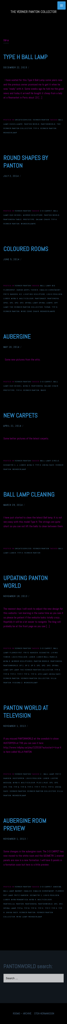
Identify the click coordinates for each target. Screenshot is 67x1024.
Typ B (6, 674)
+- (41, 774)
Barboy (19, 891)
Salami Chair (43, 219)
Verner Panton (41, 120)
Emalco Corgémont (50, 290)
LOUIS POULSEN (54, 294)
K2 (20, 294)
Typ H (36, 128)
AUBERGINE (17, 336)
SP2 (17, 303)
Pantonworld (48, 124)
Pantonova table (12, 219)
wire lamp (21, 917)
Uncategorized (23, 120)
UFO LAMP (43, 674)
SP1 (11, 303)
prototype (29, 219)
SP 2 (27, 665)
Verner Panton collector (35, 678)
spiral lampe (46, 303)
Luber (6, 298)
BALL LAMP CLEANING (29, 494)
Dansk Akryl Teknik (27, 290)
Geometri (44, 653)
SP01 (5, 303)
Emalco (28, 891)
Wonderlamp (10, 133)
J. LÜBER (21, 465)
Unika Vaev (48, 465)
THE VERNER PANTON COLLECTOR (33, 11)
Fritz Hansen (10, 294)
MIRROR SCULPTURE (33, 215)
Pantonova (53, 298)
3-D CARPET (46, 211)
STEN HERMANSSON (44, 1013)
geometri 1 (9, 465)
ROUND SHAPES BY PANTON (25, 161)
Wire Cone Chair (30, 311)
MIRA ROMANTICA (19, 899)
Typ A (57, 670)
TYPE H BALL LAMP (25, 57)
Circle (55, 461)
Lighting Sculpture (34, 294)
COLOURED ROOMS (25, 249)
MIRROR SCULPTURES (22, 661)
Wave (43, 390)
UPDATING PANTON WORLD (25, 582)
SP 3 (33, 665)
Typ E (13, 674)
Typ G (27, 674)
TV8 (10, 787)
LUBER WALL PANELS (47, 657)
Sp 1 (21, 665)
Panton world (32, 124)
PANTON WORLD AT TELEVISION (25, 711)
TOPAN (47, 307)
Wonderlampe (28, 224)
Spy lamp (14, 670)
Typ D (34, 908)
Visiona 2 (18, 683)
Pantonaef (40, 298)
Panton (20, 904)
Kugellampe (16, 124)
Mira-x (14, 298)
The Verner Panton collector (26, 307)
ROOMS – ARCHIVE (22, 1013)
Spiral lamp (31, 303)
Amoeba (57, 887)
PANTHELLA (9, 904)
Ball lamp (45, 286)
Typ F (20, 674)
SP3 (22, 303)
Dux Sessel (16, 215)
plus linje (42, 783)
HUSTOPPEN (18, 778)
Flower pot (16, 653)
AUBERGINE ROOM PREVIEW (24, 824)
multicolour (26, 298)
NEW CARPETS (20, 415)
